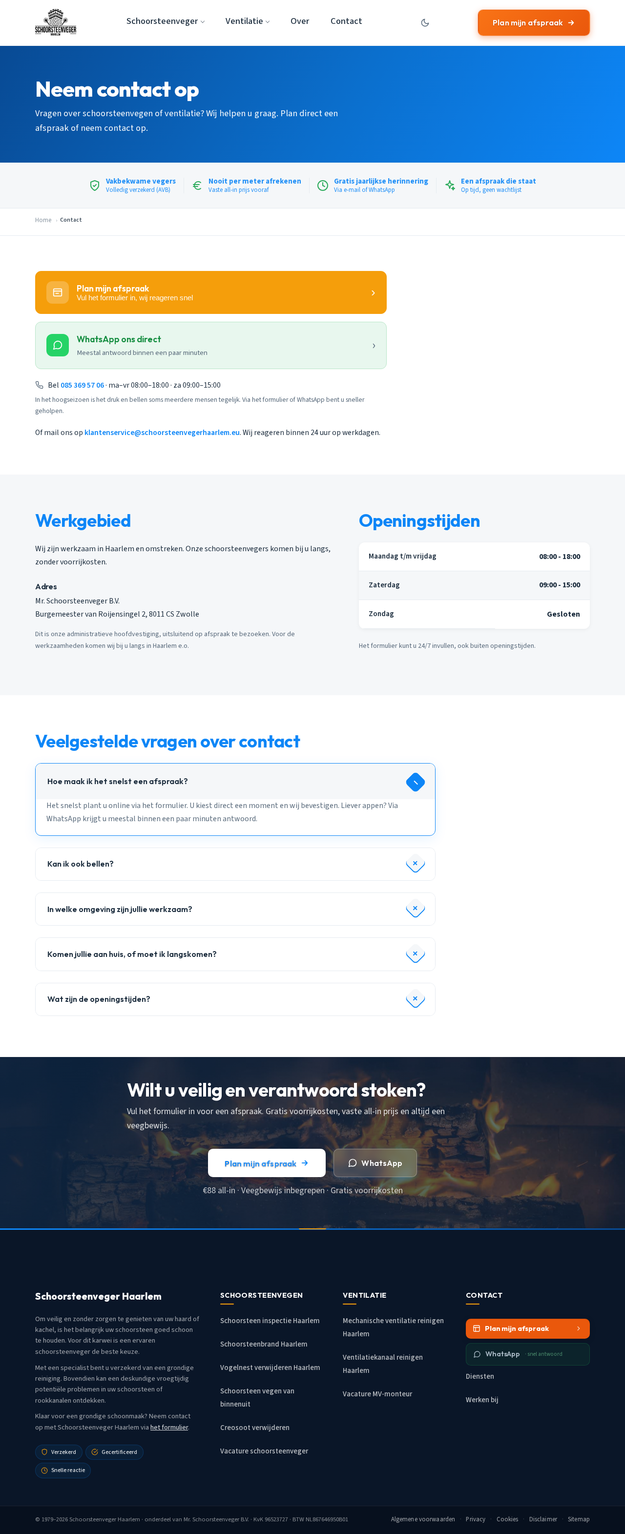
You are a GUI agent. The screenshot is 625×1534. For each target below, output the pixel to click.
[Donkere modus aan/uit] (425, 22)
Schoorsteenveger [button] (162, 21)
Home (43, 220)
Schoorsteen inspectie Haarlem (270, 1321)
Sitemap (579, 1519)
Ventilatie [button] (244, 21)
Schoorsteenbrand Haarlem (264, 1344)
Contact (346, 21)
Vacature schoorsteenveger (264, 1451)
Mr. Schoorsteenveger (211, 1519)
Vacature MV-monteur (377, 1394)
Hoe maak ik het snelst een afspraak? (117, 781)
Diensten (480, 1376)
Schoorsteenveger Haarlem (104, 1519)
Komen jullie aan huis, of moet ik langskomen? (132, 954)
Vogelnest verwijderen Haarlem (270, 1368)
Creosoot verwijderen (255, 1428)
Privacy (475, 1519)
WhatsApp (381, 1163)
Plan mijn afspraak (528, 22)
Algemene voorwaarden (423, 1519)
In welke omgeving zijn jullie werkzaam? (119, 909)
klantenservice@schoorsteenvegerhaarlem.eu (162, 432)
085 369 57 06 (82, 385)
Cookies (508, 1519)
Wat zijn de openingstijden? (98, 999)
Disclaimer (543, 1519)
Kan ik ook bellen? (80, 864)
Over (300, 21)
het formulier (169, 1427)
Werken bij (482, 1400)
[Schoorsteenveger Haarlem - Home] (55, 22)
